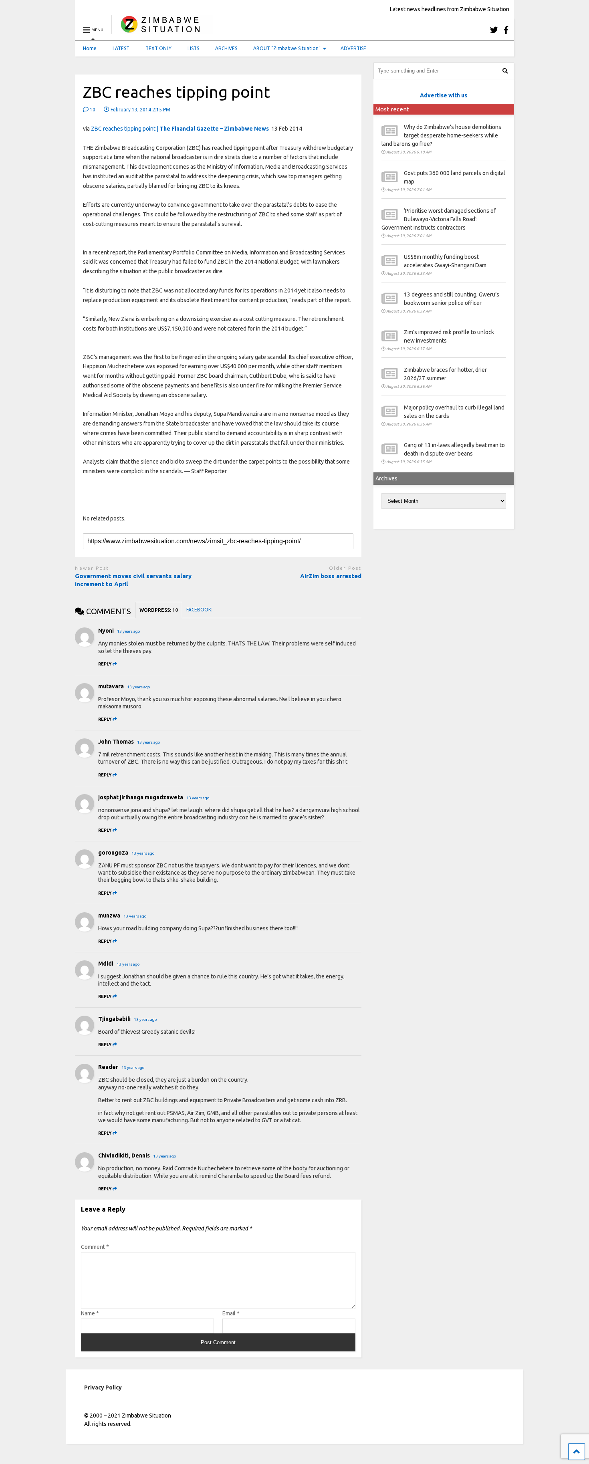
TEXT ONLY (158, 48)
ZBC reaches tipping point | (180, 128)
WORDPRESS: (158, 610)
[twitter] (494, 30)
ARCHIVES (226, 48)
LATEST (121, 48)
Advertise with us (443, 95)
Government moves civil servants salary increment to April (133, 580)
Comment (95, 1247)
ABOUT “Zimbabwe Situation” (287, 48)
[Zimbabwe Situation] (162, 30)
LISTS (193, 48)
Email (231, 1313)
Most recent (392, 109)
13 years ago (128, 631)
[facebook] (506, 30)
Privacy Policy (103, 1387)
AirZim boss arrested (330, 576)
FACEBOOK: (200, 609)
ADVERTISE (353, 48)
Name (90, 1313)
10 (92, 109)
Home (90, 48)
